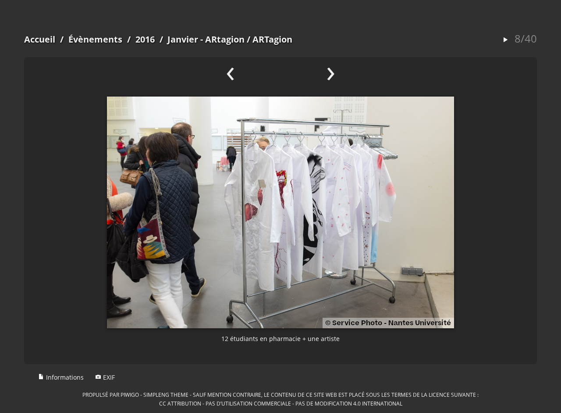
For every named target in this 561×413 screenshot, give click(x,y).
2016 (145, 39)
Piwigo (130, 394)
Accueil (39, 39)
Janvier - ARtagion (206, 39)
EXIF (108, 377)
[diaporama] (505, 40)
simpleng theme (165, 394)
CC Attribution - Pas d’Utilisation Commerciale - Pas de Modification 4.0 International (280, 403)
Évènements (95, 39)
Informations (64, 377)
